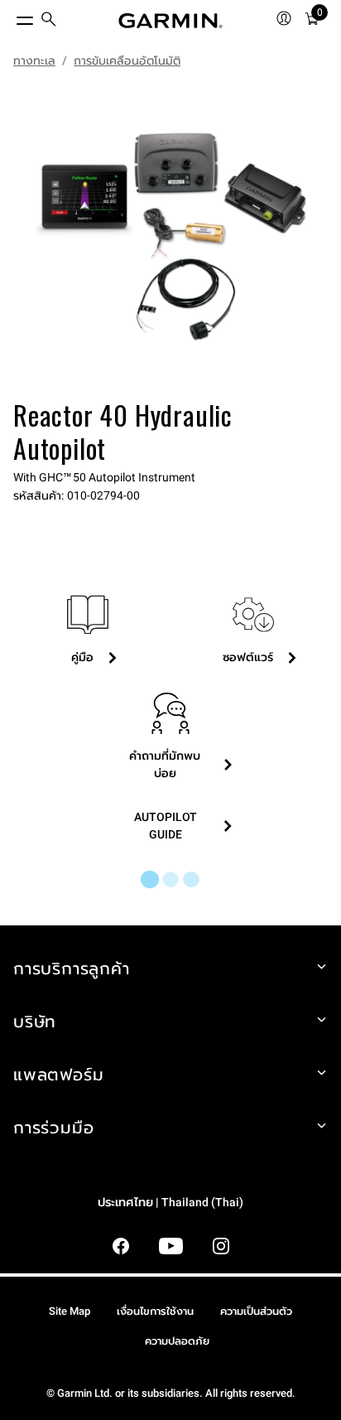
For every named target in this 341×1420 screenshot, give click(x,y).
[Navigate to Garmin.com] (170, 20)
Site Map (69, 1311)
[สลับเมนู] (10, 16)
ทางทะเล (34, 60)
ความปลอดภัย (177, 1341)
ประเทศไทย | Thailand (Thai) (170, 1202)
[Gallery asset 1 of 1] (170, 237)
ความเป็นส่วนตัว (256, 1311)
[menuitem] (48, 21)
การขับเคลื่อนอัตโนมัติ (127, 60)
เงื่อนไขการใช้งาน (155, 1311)
